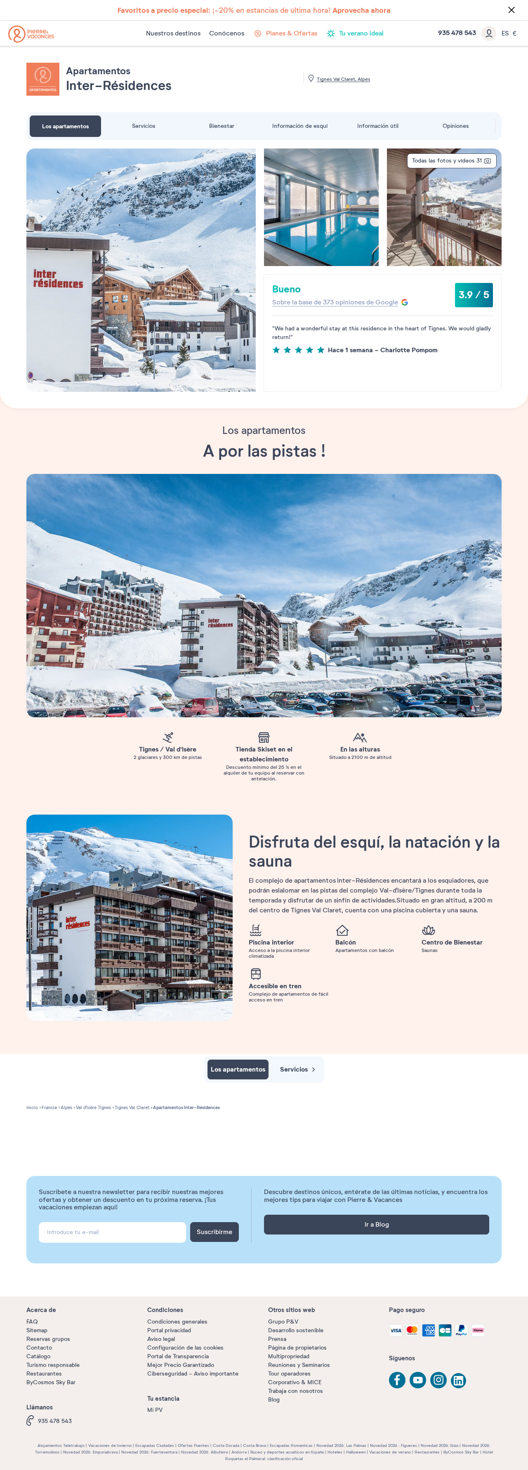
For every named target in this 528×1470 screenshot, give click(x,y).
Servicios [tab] (144, 126)
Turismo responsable (53, 1365)
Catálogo (38, 1356)
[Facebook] (397, 1380)
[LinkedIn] (459, 1381)
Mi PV (155, 1409)
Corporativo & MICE (294, 1382)
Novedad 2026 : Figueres (393, 1445)
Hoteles (335, 1452)
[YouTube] (418, 1380)
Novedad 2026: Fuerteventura (149, 1452)
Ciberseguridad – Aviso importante (192, 1373)
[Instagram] (438, 1380)
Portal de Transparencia (178, 1356)
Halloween (355, 1452)
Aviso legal (161, 1339)
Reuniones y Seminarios (299, 1365)
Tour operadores (289, 1373)
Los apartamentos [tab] (65, 126)
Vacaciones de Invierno (110, 1445)
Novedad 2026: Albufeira (204, 1452)
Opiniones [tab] (456, 126)
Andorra (239, 1452)
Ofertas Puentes (193, 1445)
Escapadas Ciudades (154, 1445)
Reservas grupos (48, 1339)
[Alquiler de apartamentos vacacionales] (31, 34)
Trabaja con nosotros (295, 1391)
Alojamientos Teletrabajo (61, 1445)
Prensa (277, 1339)
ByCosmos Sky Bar (50, 1382)
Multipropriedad (288, 1356)
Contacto (39, 1347)
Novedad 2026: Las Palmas (341, 1445)
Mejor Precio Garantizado (180, 1365)
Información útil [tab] (377, 126)
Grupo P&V (283, 1321)
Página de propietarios (297, 1347)
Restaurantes (44, 1373)
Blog (274, 1399)
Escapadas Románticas (291, 1445)
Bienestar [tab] (221, 126)
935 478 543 (55, 1421)
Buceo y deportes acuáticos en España (287, 1452)
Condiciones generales (177, 1321)
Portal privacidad (169, 1330)
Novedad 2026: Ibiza (439, 1445)
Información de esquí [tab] (300, 126)
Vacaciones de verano (390, 1452)
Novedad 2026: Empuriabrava (90, 1452)
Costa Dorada (226, 1445)
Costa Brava (254, 1445)
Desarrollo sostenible (295, 1330)
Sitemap (36, 1330)
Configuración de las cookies (185, 1347)
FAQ (32, 1321)
